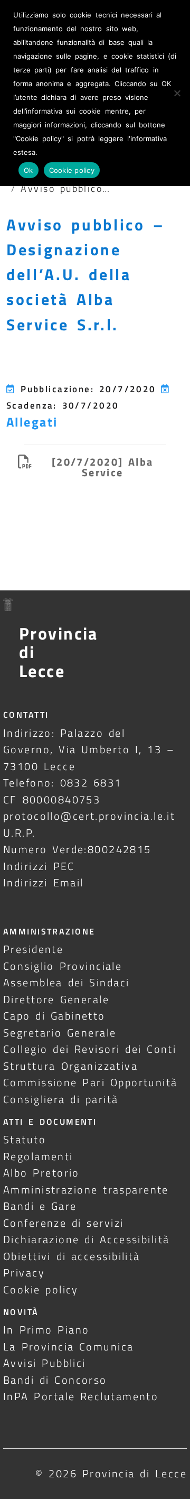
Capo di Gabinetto (54, 1015)
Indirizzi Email (43, 882)
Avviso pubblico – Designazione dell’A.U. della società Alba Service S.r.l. (85, 274)
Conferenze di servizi (63, 1223)
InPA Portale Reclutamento (80, 1396)
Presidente (33, 949)
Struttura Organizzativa (70, 1066)
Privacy (24, 1272)
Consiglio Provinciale (62, 966)
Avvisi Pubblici (44, 1363)
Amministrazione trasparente (86, 1189)
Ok (28, 170)
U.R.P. (19, 833)
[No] (177, 93)
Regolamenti (38, 1156)
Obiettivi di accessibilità (71, 1256)
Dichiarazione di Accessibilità (86, 1239)
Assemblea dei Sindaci (66, 982)
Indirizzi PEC (39, 866)
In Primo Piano (46, 1329)
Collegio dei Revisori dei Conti (89, 1049)
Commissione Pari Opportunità (90, 1082)
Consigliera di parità (61, 1099)
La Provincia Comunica (68, 1346)
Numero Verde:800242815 (77, 849)
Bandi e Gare (40, 1206)
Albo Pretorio (41, 1172)
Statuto (24, 1139)
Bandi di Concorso (55, 1380)
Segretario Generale (59, 1032)
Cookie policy (41, 1289)
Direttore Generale (56, 999)
